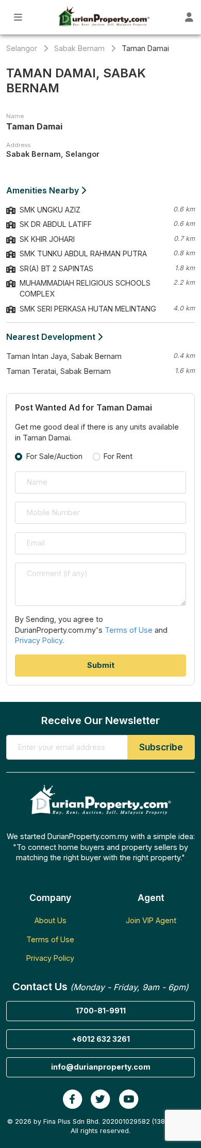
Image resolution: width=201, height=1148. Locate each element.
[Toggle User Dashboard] (189, 17)
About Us (50, 920)
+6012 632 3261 (101, 1039)
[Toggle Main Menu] (18, 17)
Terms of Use (129, 630)
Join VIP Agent (151, 920)
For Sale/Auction (54, 456)
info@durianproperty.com (100, 1066)
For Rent (118, 456)
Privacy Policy (38, 640)
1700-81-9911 (101, 1010)
